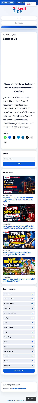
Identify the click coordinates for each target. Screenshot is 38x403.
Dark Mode (19, 23)
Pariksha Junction (19, 389)
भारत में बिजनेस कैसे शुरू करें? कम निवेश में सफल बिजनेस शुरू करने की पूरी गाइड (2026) (17, 254)
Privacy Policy (10, 401)
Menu (19, 18)
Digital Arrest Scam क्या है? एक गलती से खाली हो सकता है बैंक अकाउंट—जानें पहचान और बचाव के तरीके (19, 227)
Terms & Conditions (20, 401)
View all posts (19, 371)
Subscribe (31, 399)
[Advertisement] (19, 61)
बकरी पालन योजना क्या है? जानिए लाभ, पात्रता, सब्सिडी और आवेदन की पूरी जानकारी (19, 280)
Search (19, 164)
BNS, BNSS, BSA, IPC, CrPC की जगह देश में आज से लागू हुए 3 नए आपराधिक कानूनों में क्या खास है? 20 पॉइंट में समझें (18, 200)
